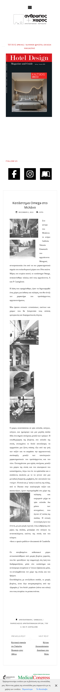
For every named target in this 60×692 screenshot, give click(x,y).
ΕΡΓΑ (41, 212)
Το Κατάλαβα (41, 689)
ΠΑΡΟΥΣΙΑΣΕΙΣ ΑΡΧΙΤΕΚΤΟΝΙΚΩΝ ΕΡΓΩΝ (26, 623)
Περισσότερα (27, 689)
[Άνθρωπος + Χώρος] (30, 19)
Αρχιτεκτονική (25, 620)
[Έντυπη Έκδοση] (46, 174)
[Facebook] (14, 174)
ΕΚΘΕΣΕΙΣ (38, 620)
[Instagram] (30, 174)
